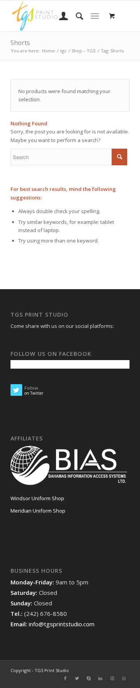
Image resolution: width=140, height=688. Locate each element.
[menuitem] (59, 15)
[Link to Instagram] (112, 678)
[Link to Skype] (88, 678)
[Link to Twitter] (77, 678)
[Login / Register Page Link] (59, 15)
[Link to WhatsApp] (124, 678)
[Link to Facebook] (65, 678)
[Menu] (95, 16)
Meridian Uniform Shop (37, 510)
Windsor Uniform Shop (37, 498)
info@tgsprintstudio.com (61, 624)
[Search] (75, 15)
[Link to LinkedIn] (100, 678)
